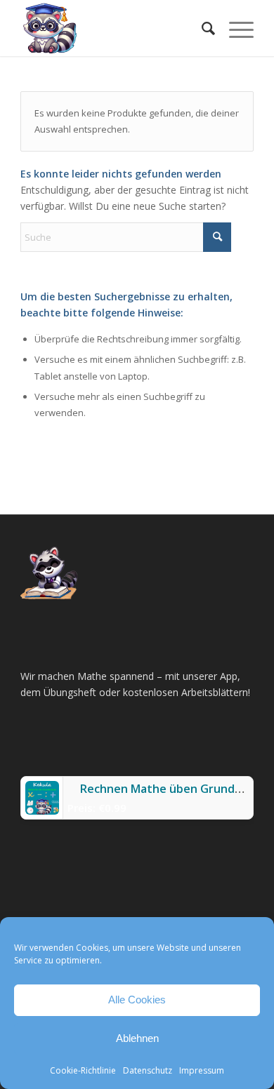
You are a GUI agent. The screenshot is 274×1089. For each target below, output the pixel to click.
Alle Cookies (137, 1000)
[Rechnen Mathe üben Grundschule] (42, 810)
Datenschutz (147, 1070)
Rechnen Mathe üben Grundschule (175, 788)
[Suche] (201, 28)
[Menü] (234, 28)
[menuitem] (201, 28)
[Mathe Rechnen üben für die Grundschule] (113, 28)
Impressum (201, 1070)
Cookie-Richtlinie (83, 1070)
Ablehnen (137, 1038)
